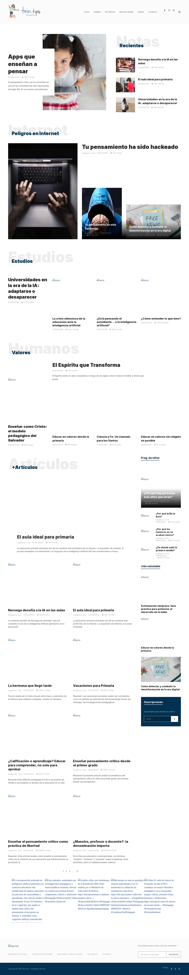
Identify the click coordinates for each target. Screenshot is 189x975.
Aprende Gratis (126, 12)
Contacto (152, 12)
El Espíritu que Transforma (86, 365)
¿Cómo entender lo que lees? (161, 318)
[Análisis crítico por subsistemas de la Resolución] (94, 901)
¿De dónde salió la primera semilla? (166, 549)
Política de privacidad (42, 954)
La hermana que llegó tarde (30, 686)
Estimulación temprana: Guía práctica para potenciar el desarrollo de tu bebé (158, 609)
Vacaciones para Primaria (93, 686)
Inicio (86, 12)
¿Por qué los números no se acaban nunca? (165, 532)
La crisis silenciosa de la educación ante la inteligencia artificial (68, 322)
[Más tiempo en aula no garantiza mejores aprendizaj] (127, 901)
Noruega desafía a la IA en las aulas (36, 610)
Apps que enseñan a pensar (22, 64)
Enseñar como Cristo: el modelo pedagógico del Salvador (27, 433)
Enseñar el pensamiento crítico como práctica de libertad (38, 844)
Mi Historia (110, 12)
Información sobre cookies (70, 954)
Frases (141, 12)
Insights (97, 12)
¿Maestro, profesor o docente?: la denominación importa (100, 844)
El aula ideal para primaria (155, 79)
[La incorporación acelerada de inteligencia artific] (28, 901)
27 (77, 871)
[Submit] (174, 719)
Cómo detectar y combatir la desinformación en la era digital (160, 688)
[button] (179, 12)
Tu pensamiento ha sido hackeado (130, 146)
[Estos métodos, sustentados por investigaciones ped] (61, 901)
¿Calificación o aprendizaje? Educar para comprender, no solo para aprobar (37, 765)
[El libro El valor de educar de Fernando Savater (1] (160, 901)
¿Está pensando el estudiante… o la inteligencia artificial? (116, 322)
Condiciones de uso (17, 954)
